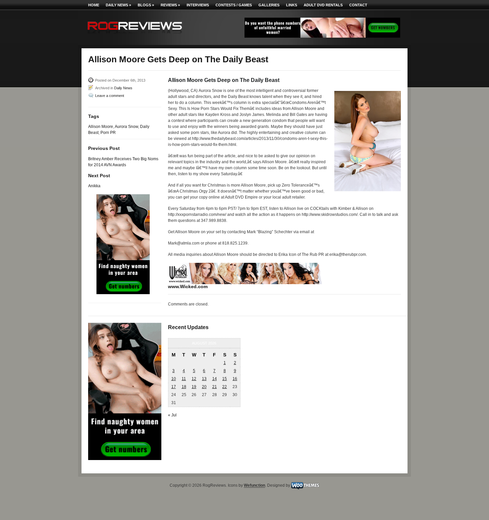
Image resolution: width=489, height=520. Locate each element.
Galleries (268, 5)
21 (214, 386)
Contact (358, 5)
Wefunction (254, 485)
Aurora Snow (126, 126)
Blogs (146, 5)
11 (184, 378)
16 (235, 378)
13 (204, 378)
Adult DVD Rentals (323, 5)
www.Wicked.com (188, 286)
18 (184, 386)
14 (214, 378)
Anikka (94, 186)
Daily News (118, 5)
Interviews (198, 5)
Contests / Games (234, 5)
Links (291, 5)
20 (204, 386)
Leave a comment (109, 96)
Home (93, 5)
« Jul (172, 415)
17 (173, 386)
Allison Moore (100, 126)
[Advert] (322, 36)
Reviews (170, 5)
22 (224, 386)
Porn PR (108, 132)
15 (224, 378)
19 (194, 386)
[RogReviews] (135, 35)
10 (173, 378)
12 (194, 378)
